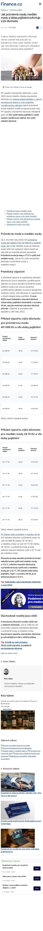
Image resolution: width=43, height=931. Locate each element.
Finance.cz (4, 10)
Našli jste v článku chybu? (9, 653)
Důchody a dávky (16, 10)
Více (37, 868)
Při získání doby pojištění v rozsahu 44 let (20, 534)
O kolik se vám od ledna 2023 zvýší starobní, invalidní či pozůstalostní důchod (16, 645)
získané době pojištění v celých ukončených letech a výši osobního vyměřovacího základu (21, 102)
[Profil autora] (6, 671)
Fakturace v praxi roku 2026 (14, 876)
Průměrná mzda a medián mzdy (19, 211)
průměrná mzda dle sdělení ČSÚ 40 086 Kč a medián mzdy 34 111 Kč (21, 243)
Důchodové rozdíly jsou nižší (18, 224)
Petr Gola (4, 28)
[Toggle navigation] (40, 4)
